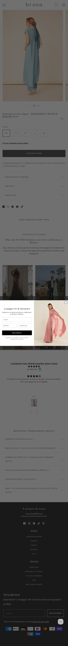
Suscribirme (17, 333)
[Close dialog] (65, 302)
